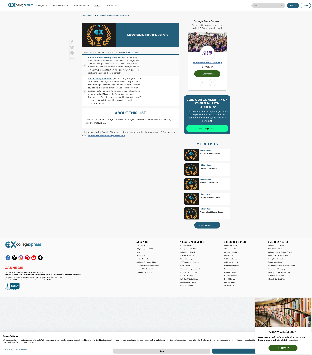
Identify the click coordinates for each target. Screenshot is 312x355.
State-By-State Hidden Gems (118, 15)
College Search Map (188, 249)
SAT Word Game (186, 276)
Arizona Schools (230, 252)
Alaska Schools (230, 249)
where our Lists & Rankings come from (106, 135)
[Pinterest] (27, 259)
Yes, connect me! (207, 74)
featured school (130, 52)
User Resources (186, 286)
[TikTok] (40, 259)
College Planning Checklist (190, 272)
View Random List (207, 225)
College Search (186, 245)
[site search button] (283, 5)
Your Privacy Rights (44, 274)
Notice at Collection (30, 274)
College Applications (276, 245)
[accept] (212, 82)
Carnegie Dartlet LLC (23, 272)
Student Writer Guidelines (146, 269)
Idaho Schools (229, 282)
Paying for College (275, 262)
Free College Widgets (188, 282)
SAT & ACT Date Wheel (189, 279)
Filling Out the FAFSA (276, 259)
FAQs (138, 252)
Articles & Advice (187, 255)
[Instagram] (21, 259)
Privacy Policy (19, 274)
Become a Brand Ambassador (147, 266)
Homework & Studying (276, 269)
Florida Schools (230, 272)
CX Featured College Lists (190, 262)
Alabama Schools (230, 245)
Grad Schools (59, 5)
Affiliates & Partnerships (146, 262)
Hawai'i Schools (230, 279)
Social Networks (142, 259)
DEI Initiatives (141, 255)
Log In (305, 5)
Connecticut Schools (232, 266)
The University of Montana (100, 78)
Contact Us (140, 245)
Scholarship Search (187, 252)
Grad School (185, 266)
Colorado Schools (231, 262)
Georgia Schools (230, 276)
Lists (96, 5)
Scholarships (80, 5)
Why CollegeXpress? (144, 249)
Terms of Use (9, 274)
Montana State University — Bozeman (105, 57)
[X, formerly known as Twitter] (14, 259)
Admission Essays (275, 249)
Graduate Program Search (190, 269)
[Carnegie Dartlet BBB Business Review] (12, 290)
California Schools (231, 259)
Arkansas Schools (231, 255)
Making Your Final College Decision (281, 266)
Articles (110, 5)
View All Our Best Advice (277, 279)
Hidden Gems (101, 15)
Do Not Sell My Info (57, 274)
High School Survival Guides (279, 272)
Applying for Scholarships (278, 255)
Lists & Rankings (87, 15)
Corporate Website (144, 272)
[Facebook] (8, 259)
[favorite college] (85, 66)
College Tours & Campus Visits (280, 252)
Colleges (40, 5)
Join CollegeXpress (207, 128)
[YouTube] (34, 259)
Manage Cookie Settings (73, 274)
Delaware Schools (231, 269)
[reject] (202, 82)
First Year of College (276, 276)
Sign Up (293, 5)
